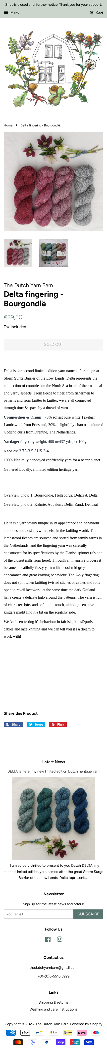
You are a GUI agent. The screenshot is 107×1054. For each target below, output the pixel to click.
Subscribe (88, 914)
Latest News (53, 761)
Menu (14, 13)
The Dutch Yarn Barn (52, 1024)
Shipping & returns (53, 1002)
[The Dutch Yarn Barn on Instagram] (59, 940)
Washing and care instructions (53, 1009)
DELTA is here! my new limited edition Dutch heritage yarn (53, 771)
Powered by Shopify (86, 1024)
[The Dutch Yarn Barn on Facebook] (48, 940)
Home (8, 125)
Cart (99, 13)
